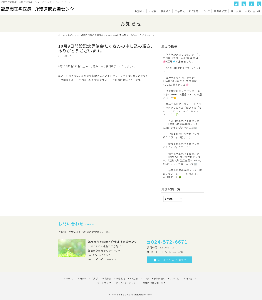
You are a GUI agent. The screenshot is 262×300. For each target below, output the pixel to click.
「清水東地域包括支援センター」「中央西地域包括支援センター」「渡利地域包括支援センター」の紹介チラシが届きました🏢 (182, 159)
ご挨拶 (153, 11)
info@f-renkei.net (105, 259)
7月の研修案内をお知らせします (182, 69)
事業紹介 (166, 11)
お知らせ (140, 11)
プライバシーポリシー (127, 282)
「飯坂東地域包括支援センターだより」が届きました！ (182, 145)
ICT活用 (193, 11)
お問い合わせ (252, 11)
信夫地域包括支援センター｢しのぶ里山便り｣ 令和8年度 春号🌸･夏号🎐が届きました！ (182, 58)
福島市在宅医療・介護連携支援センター (134, 294)
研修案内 (180, 11)
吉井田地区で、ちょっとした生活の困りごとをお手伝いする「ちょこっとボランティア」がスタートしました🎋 (182, 109)
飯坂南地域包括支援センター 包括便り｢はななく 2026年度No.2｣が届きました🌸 (181, 81)
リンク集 (236, 11)
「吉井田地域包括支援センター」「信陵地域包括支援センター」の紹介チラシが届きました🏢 (182, 124)
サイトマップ (104, 282)
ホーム (61, 35)
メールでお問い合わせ (171, 260)
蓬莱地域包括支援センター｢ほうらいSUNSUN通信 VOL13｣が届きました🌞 (182, 94)
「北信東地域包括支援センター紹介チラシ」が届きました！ (182, 135)
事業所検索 (220, 11)
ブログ (206, 11)
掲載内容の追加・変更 (154, 282)
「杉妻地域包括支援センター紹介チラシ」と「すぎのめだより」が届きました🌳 (182, 174)
